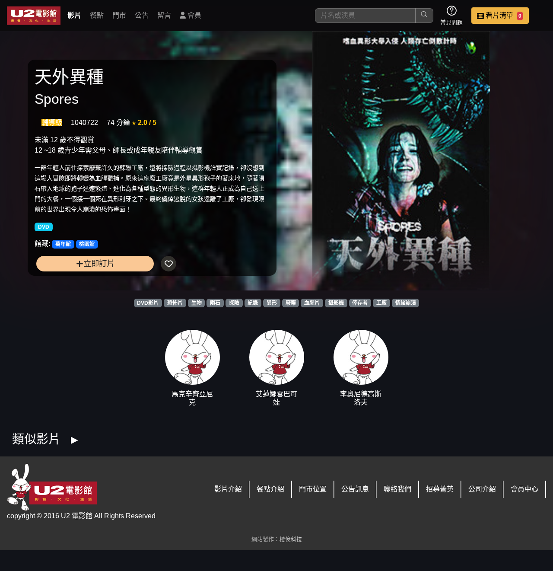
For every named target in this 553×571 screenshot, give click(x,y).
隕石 (215, 303)
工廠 (381, 303)
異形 (272, 303)
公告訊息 (355, 489)
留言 (164, 15)
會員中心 (524, 489)
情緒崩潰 (405, 303)
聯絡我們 (397, 489)
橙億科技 (291, 539)
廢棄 (291, 303)
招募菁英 (440, 489)
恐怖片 (175, 303)
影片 (74, 15)
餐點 (97, 15)
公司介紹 (482, 489)
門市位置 (313, 489)
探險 (234, 303)
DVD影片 (148, 303)
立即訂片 (98, 263)
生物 (196, 303)
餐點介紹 (270, 489)
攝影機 (336, 303)
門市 (119, 15)
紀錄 (253, 303)
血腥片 (312, 303)
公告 (142, 15)
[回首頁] (33, 15)
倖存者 (360, 303)
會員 (193, 15)
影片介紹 (228, 489)
